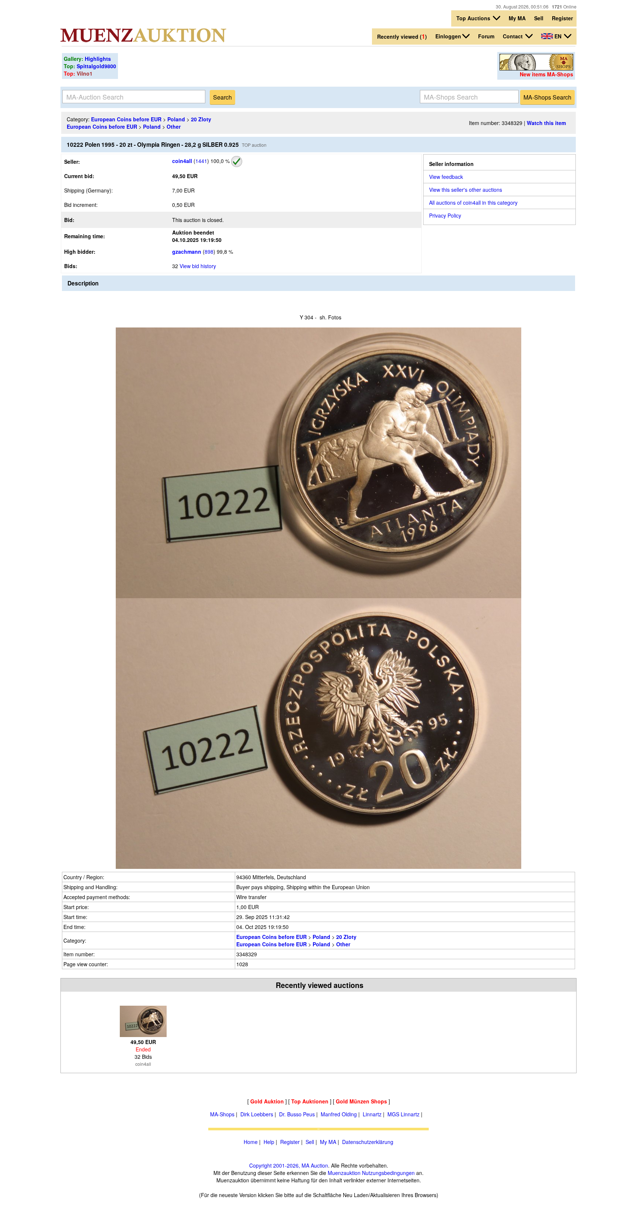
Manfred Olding (339, 1114)
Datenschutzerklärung (367, 1141)
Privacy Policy (445, 215)
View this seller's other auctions (465, 189)
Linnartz (372, 1114)
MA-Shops (222, 1114)
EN (558, 36)
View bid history (198, 266)
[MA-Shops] (536, 68)
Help (269, 1141)
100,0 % (219, 160)
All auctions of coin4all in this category (473, 202)
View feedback (446, 176)
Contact (513, 36)
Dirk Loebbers (256, 1114)
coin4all (182, 160)
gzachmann (186, 251)
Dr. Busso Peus (297, 1114)
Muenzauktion (344, 1172)
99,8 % (224, 251)
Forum (486, 36)
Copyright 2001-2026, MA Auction (288, 1165)
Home (251, 1141)
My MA (517, 18)
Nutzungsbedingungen (388, 1172)
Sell (538, 18)
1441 (201, 160)
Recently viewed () (402, 36)
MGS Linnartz (403, 1114)
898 (209, 251)
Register (562, 18)
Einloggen (448, 36)
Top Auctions (474, 18)
